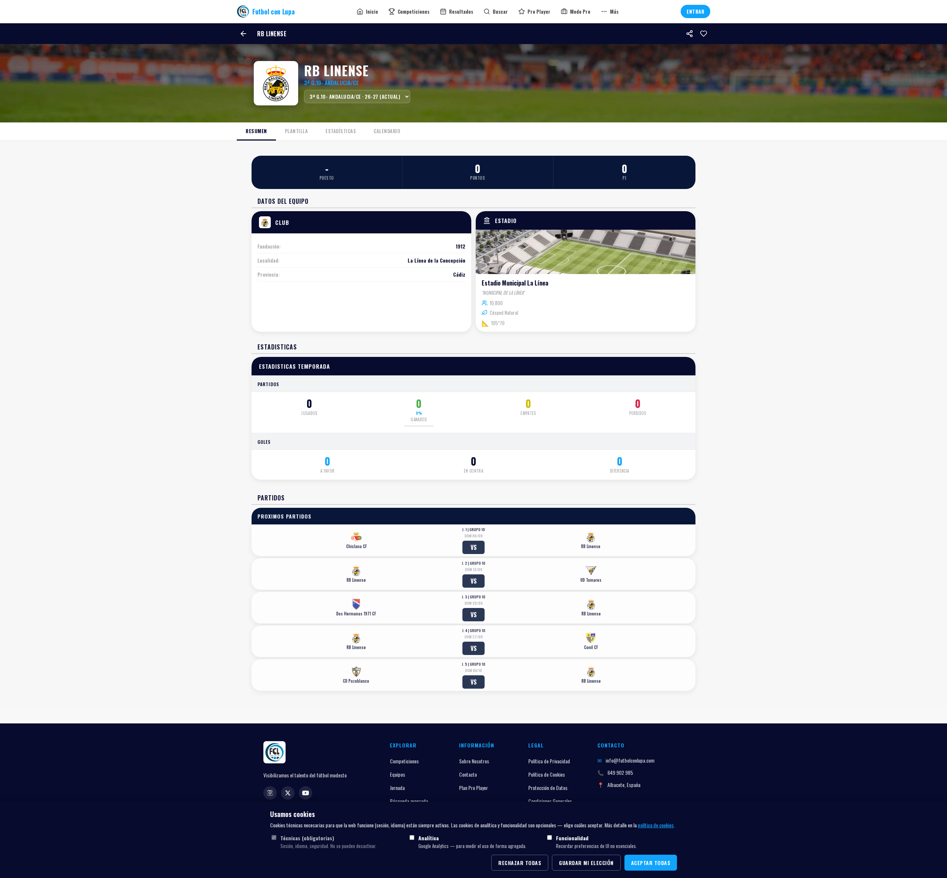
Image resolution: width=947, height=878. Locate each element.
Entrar (695, 11)
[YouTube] (305, 793)
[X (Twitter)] (287, 793)
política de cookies (656, 825)
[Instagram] (270, 793)
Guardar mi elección (586, 863)
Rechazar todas (519, 863)
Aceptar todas (651, 863)
